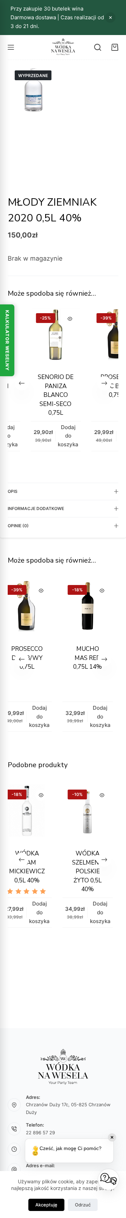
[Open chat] (108, 1179)
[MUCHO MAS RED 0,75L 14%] (72, 608)
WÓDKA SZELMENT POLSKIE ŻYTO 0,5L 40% (71, 871)
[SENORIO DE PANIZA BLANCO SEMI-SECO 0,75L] (47, 336)
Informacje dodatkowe (36, 508)
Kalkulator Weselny (7, 340)
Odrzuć (83, 1204)
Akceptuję (46, 1204)
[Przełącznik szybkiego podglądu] (60, 318)
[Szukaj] (97, 47)
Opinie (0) (18, 525)
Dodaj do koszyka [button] (59, 436)
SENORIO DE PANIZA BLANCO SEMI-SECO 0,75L (46, 395)
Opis (13, 491)
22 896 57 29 (40, 1132)
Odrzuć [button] (110, 17)
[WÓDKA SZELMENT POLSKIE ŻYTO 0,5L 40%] (72, 812)
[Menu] (11, 47)
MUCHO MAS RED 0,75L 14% (71, 658)
